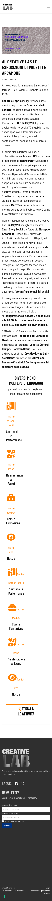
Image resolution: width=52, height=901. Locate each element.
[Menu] (48, 6)
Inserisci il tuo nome (10, 805)
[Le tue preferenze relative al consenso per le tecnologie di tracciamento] (4, 896)
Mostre (4, 79)
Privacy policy (7, 890)
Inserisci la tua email (10, 813)
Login (48, 888)
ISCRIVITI (7, 825)
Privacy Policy (18, 821)
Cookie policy (18, 890)
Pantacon (11, 888)
